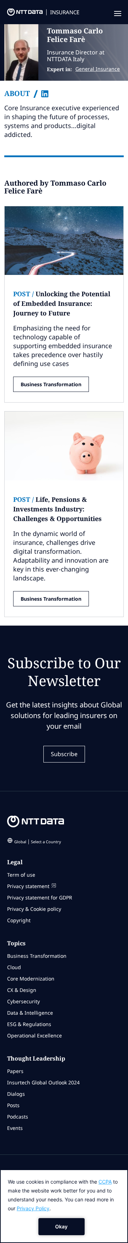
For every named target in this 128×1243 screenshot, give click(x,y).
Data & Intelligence (30, 1012)
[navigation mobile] (117, 13)
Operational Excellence (34, 1035)
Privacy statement (28, 886)
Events (15, 1128)
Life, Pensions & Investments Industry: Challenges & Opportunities (57, 509)
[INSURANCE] (21, 14)
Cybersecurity (23, 1001)
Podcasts (17, 1116)
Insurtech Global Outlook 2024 (43, 1082)
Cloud (14, 967)
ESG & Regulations (29, 1024)
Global (37, 841)
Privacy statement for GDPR (39, 897)
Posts (13, 1105)
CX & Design (21, 990)
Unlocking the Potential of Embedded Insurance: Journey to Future (61, 303)
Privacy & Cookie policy (34, 908)
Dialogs (16, 1093)
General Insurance (97, 68)
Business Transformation (51, 384)
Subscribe (64, 754)
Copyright (19, 920)
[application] (64, 1206)
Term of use (21, 874)
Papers (15, 1071)
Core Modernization (30, 978)
